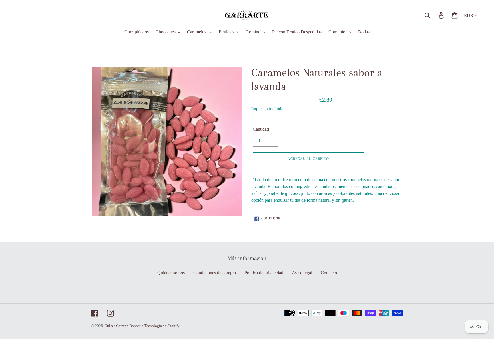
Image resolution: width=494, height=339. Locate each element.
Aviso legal (302, 272)
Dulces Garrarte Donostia (124, 326)
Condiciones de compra (214, 272)
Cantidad (261, 129)
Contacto (329, 272)
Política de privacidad (263, 272)
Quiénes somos (171, 272)
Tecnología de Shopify (162, 326)
